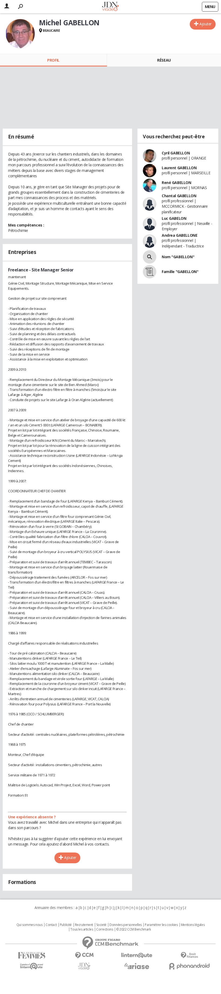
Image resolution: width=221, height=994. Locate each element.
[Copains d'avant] (31, 966)
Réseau (164, 60)
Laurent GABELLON (179, 167)
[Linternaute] (136, 955)
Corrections (104, 929)
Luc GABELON (174, 218)
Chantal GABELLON (179, 195)
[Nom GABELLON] (149, 257)
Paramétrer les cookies (161, 925)
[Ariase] (136, 966)
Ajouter (205, 23)
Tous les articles (81, 929)
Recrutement (84, 925)
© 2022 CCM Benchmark (133, 929)
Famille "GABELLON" (180, 271)
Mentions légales (193, 925)
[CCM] (84, 955)
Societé (101, 925)
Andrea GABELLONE (179, 235)
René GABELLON (176, 182)
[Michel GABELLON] (20, 33)
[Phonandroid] (189, 966)
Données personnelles (125, 925)
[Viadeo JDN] (84, 966)
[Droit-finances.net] (189, 955)
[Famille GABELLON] (149, 271)
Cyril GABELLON (176, 152)
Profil (53, 60)
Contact (51, 925)
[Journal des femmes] (31, 955)
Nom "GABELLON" (178, 256)
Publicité (66, 925)
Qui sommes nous (29, 925)
